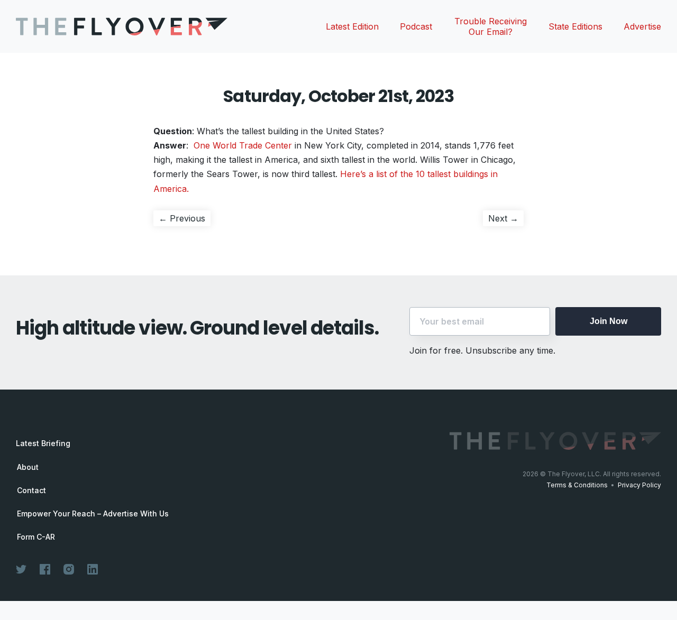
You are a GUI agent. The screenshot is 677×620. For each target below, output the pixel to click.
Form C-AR (36, 537)
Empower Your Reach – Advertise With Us (93, 514)
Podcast (416, 26)
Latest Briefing (43, 443)
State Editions (575, 26)
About (28, 467)
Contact (31, 490)
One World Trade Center (244, 145)
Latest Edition (352, 26)
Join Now (608, 321)
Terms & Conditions (577, 485)
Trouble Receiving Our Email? (490, 26)
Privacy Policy (639, 485)
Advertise (642, 26)
